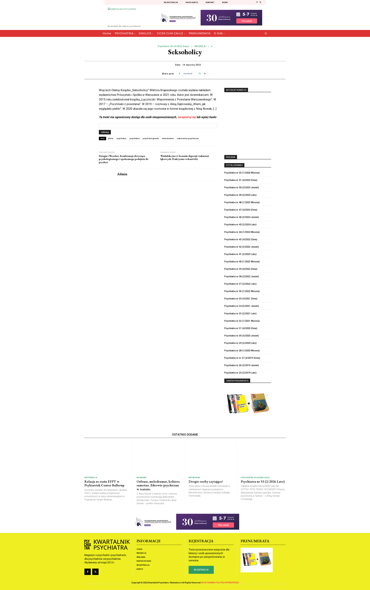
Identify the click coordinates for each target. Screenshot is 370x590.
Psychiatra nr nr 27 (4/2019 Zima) (242, 358)
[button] (265, 33)
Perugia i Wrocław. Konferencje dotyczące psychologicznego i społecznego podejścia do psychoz (123, 159)
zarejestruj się (186, 117)
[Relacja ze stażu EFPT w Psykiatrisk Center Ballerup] (106, 458)
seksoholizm (168, 138)
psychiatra (121, 138)
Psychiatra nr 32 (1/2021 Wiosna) (242, 321)
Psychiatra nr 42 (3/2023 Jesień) (241, 246)
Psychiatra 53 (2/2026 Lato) (255, 477)
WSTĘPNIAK (194, 477)
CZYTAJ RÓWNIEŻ (234, 165)
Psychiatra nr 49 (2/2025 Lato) (240, 195)
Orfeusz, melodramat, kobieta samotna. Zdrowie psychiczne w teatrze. (158, 485)
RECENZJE (200, 46)
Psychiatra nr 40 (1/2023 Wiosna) (242, 261)
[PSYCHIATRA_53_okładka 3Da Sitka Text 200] (247, 122)
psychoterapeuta (151, 138)
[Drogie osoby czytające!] (211, 458)
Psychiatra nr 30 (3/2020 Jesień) (241, 335)
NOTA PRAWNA (208, 582)
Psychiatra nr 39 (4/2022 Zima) (240, 269)
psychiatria (135, 138)
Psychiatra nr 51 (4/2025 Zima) (240, 180)
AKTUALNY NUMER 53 (236, 90)
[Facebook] (257, 2)
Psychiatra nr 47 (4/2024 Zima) (240, 209)
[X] (260, 2)
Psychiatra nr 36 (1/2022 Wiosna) (242, 291)
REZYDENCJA (90, 477)
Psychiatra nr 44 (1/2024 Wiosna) (242, 232)
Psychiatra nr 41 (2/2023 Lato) (240, 254)
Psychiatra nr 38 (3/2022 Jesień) (241, 276)
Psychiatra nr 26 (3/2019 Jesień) (241, 365)
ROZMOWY (142, 477)
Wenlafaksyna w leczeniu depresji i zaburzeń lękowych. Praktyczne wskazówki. (184, 157)
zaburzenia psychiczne (188, 138)
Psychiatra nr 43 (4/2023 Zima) (240, 239)
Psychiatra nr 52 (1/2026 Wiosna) (242, 172)
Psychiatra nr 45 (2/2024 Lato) (240, 224)
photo (110, 138)
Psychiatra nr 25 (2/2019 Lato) (240, 372)
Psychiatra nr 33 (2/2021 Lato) (240, 313)
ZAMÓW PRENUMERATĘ (237, 381)
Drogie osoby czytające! (206, 481)
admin (122, 174)
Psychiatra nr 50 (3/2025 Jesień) (241, 187)
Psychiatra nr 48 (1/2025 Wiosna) (242, 202)
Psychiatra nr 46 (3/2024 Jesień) (241, 217)
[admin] (106, 174)
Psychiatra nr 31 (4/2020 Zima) (240, 328)
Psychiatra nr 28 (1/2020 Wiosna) (242, 350)
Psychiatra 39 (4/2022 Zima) (173, 46)
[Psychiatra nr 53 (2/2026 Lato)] (263, 458)
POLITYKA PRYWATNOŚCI (227, 582)
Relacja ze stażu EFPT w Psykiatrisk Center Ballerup (104, 483)
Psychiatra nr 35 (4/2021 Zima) (240, 298)
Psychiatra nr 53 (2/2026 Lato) (263, 481)
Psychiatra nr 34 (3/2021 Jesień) (241, 306)
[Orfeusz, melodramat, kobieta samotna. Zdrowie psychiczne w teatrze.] (159, 458)
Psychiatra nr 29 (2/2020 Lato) (240, 343)
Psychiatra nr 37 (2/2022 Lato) (240, 283)
